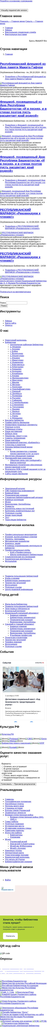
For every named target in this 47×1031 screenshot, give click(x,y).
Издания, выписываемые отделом (21, 537)
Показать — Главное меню (12, 21)
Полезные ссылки (13, 513)
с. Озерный (15, 391)
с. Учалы (14, 416)
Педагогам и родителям (16, 638)
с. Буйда (14, 351)
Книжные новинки (18, 615)
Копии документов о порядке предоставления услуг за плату (24, 452)
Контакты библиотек (14, 420)
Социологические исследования (20, 557)
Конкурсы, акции (12, 543)
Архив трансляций (13, 515)
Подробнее (25, 78)
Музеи (8, 502)
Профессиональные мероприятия (21, 534)
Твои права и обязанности (17, 609)
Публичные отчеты (13, 429)
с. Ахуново (15, 349)
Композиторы (16, 835)
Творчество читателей (15, 583)
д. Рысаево (15, 398)
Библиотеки (10, 342)
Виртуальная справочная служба (20, 32)
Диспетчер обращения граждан (19, 456)
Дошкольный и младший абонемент (21, 613)
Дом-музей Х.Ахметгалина (22, 844)
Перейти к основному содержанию (16, 1)
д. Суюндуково (17, 405)
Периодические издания (16, 495)
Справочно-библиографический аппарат (24, 497)
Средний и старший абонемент (19, 624)
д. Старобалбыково (19, 402)
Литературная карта (14, 853)
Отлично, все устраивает (15, 766)
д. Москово (15, 385)
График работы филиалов (17, 422)
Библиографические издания (18, 862)
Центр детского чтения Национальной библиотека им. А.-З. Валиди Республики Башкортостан (23, 282)
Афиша (8, 30)
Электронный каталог (15, 488)
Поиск (3, 303)
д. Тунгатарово (17, 407)
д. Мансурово (16, 380)
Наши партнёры (12, 440)
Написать (10, 936)
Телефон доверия (13, 642)
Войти (8, 880)
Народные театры (13, 850)
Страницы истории (14, 808)
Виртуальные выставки (16, 34)
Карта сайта (10, 323)
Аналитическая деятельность (18, 559)
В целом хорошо (11, 769)
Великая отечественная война (19, 815)
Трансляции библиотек (15, 520)
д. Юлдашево (16, 418)
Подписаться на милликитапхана (15, 292)
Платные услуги (12, 427)
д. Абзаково (15, 347)
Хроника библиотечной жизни (18, 447)
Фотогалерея (11, 585)
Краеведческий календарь (17, 857)
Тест (7, 517)
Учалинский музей (18, 842)
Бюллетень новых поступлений (19, 509)
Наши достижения (13, 431)
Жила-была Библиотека (16, 604)
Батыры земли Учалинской (17, 810)
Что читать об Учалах (15, 859)
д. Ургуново (15, 414)
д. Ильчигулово (17, 356)
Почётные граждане (14, 824)
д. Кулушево (15, 371)
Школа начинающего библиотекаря (26, 555)
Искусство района (13, 833)
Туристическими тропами (16, 855)
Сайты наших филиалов (16, 474)
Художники (15, 837)
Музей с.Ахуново (18, 848)
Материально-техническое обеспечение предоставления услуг (23, 466)
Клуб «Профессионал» (20, 552)
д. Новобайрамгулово (20, 389)
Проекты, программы (15, 539)
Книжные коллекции (14, 500)
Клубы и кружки (12, 578)
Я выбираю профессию (21, 635)
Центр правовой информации (19, 589)
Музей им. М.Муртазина (21, 846)
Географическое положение (18, 801)
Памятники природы (14, 830)
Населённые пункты (14, 804)
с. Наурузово (16, 387)
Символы (9, 799)
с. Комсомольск (17, 365)
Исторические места (14, 826)
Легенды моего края (14, 806)
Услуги (8, 449)
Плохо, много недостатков (16, 775)
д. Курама (14, 376)
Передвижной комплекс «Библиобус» (22, 442)
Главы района (11, 822)
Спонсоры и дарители (15, 445)
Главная (9, 28)
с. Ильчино (15, 358)
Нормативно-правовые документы (21, 425)
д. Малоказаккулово (19, 378)
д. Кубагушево (16, 367)
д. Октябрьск (16, 394)
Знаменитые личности (15, 813)
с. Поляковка (16, 396)
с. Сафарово (16, 400)
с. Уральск (14, 411)
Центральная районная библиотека (26, 345)
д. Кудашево (15, 369)
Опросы (8, 325)
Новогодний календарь (16, 340)
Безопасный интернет (15, 611)
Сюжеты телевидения (15, 438)
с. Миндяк (14, 382)
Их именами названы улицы (18, 828)
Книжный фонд (12, 493)
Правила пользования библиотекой (21, 576)
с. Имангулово (16, 360)
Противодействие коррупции (18, 458)
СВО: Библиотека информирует (19, 491)
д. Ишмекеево (16, 362)
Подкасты (9, 506)
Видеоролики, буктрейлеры (18, 504)
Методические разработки (17, 541)
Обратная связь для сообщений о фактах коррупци (25, 461)
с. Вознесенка (16, 353)
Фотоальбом (11, 561)
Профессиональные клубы (17, 550)
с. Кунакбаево (16, 373)
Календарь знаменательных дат (20, 511)
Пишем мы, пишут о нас (16, 436)
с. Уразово (15, 409)
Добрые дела (11, 434)
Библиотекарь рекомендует (17, 580)
